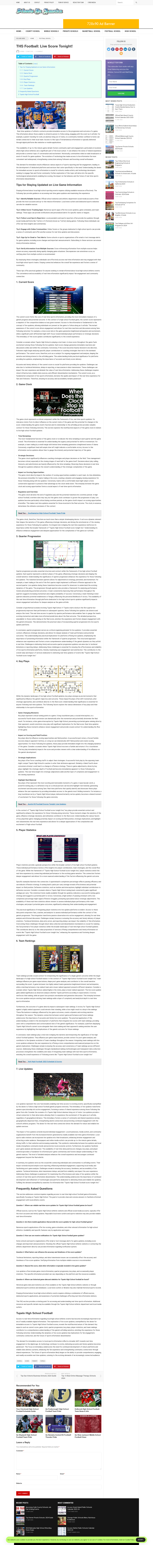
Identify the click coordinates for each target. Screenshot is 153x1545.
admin (22, 51)
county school (33, 31)
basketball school (91, 31)
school (19, 1361)
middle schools (51, 31)
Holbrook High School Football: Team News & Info (87, 1410)
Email (62, 1474)
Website (19, 1483)
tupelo (42, 1361)
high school (130, 31)
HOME (18, 31)
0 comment (39, 51)
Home (18, 2)
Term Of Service (63, 2)
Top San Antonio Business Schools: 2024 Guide (38, 1376)
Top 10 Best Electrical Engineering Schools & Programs (122, 163)
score (27, 1361)
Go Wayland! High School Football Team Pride (26, 1436)
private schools (70, 31)
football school (113, 31)
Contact (37, 2)
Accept (140, 1540)
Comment (20, 1451)
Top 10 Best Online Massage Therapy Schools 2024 (78, 1377)
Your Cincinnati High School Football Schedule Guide (27, 1410)
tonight (34, 1361)
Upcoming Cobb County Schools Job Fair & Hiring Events (38, 1508)
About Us (27, 2)
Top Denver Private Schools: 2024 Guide (39, 1518)
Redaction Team (78, 2)
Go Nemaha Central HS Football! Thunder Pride (58, 1436)
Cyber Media (92, 2)
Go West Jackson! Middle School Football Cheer (88, 1436)
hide (35, 63)
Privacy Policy (49, 2)
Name (18, 1474)
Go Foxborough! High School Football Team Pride (57, 1410)
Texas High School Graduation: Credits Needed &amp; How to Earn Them (125, 107)
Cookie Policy (129, 1540)
